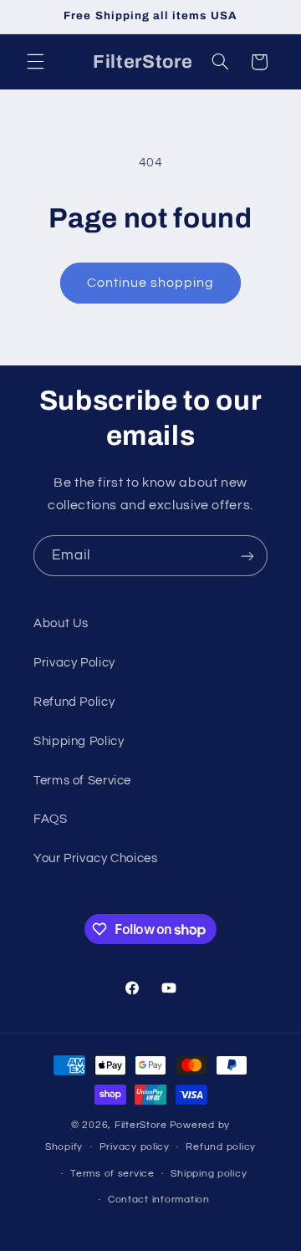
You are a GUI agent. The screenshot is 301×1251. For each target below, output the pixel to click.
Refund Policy (74, 702)
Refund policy (221, 1146)
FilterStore (141, 1125)
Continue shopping (151, 282)
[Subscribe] (247, 555)
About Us (61, 623)
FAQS (50, 819)
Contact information (159, 1199)
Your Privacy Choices (95, 858)
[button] (35, 62)
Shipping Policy (78, 741)
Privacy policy (134, 1146)
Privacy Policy (74, 662)
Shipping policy (209, 1173)
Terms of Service (82, 780)
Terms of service (112, 1173)
